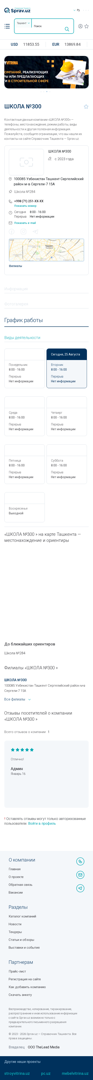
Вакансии (16, 892)
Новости (15, 924)
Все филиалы (14, 699)
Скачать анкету (20, 995)
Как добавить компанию (27, 987)
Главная (15, 869)
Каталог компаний (22, 916)
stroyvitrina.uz (17, 1073)
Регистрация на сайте (25, 979)
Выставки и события (24, 948)
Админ (17, 768)
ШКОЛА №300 (15, 680)
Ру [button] (78, 10)
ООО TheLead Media (43, 1047)
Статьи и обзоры (21, 940)
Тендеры (15, 932)
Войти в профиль (42, 823)
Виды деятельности (22, 338)
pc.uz (46, 1073)
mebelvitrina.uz (75, 1073)
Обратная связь (20, 885)
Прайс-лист (17, 971)
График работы (23, 320)
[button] (7, 26)
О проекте (16, 877)
